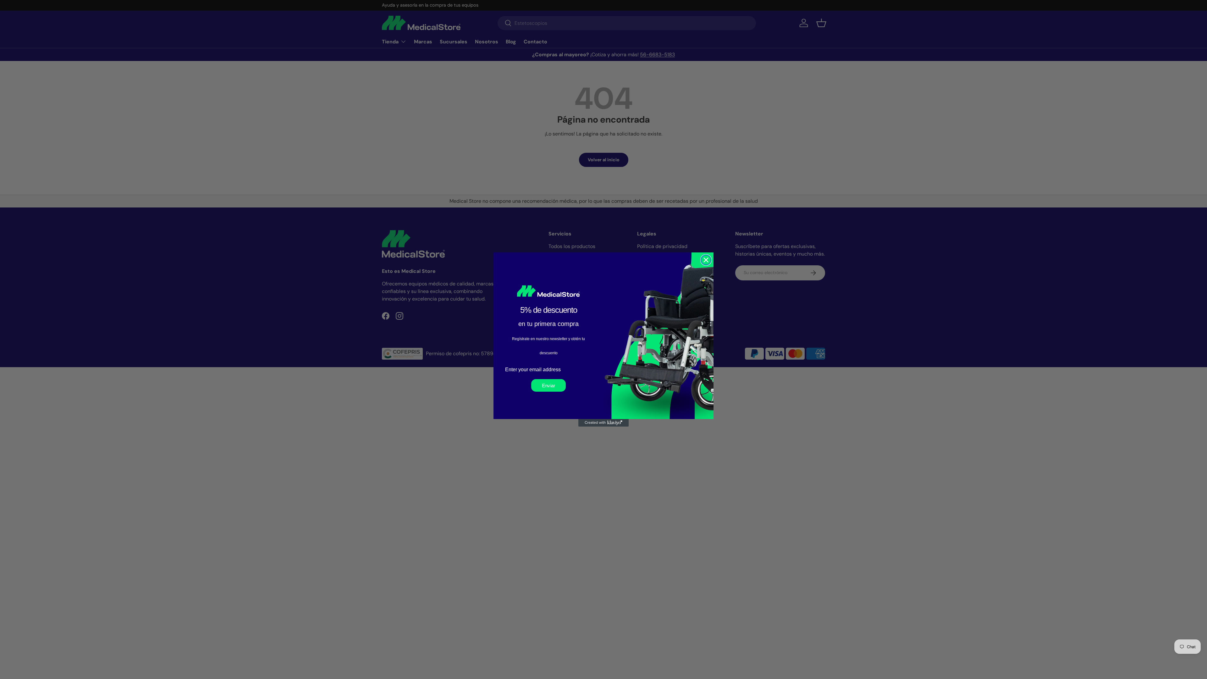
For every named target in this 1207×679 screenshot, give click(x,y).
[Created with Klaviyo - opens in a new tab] (603, 423)
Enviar (548, 385)
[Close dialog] (706, 260)
